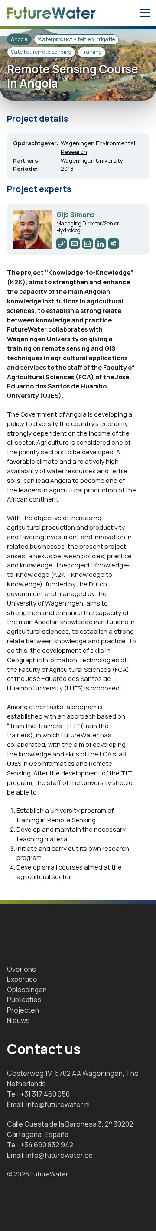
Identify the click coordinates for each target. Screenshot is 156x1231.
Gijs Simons (75, 214)
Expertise (22, 979)
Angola (19, 39)
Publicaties (24, 999)
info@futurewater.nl (58, 1104)
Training (91, 51)
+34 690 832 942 (46, 1145)
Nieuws (18, 1020)
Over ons (21, 969)
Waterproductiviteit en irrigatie (76, 39)
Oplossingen (27, 989)
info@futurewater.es (59, 1155)
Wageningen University (92, 160)
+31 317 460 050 (45, 1094)
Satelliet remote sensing (41, 51)
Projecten (23, 1010)
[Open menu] (145, 13)
